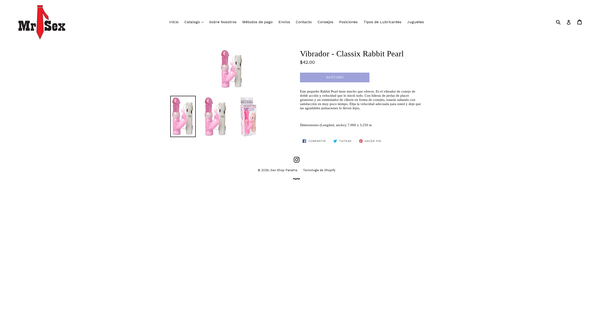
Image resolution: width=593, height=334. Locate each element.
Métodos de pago (257, 22)
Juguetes (415, 22)
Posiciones (348, 22)
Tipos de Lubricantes (382, 22)
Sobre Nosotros (223, 22)
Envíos (284, 22)
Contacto (304, 22)
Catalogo (195, 21)
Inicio (174, 22)
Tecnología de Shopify (319, 170)
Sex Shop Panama (283, 170)
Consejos (325, 22)
